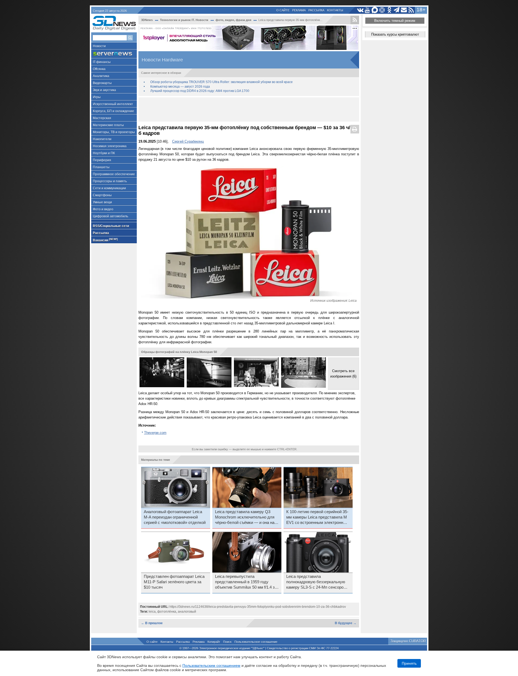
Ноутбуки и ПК (104, 153)
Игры (97, 97)
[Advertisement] (248, 109)
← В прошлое (152, 623)
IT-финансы (102, 62)
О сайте (282, 10)
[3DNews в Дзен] (382, 10)
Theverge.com (155, 433)
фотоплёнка (166, 611)
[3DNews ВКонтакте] (360, 10)
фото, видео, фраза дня (233, 20)
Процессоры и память (110, 181)
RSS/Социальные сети (111, 226)
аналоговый (187, 611)
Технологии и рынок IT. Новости (184, 20)
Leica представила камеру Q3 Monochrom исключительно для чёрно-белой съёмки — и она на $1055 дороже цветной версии (244, 517)
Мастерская (102, 118)
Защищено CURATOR (408, 641)
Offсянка (99, 69)
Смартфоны (102, 195)
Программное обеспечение (114, 174)
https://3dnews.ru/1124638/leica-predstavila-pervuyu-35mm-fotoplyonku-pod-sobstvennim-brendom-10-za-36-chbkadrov (257, 607)
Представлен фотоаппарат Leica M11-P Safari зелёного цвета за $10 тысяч (174, 581)
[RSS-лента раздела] (354, 20)
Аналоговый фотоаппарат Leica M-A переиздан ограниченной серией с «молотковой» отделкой (175, 517)
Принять (409, 663)
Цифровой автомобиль (110, 216)
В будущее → (345, 623)
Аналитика (101, 76)
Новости (99, 46)
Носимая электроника (110, 146)
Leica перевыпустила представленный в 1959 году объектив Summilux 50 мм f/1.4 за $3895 (246, 582)
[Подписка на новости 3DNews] (404, 10)
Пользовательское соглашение (255, 641)
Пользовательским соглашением (211, 665)
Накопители (102, 139)
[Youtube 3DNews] (367, 10)
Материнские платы (108, 125)
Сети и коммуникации (109, 188)
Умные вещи (102, 202)
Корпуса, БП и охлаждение (113, 111)
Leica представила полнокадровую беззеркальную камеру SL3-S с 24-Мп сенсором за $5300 (316, 582)
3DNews (147, 20)
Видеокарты (102, 83)
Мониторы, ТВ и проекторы (114, 132)
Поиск (227, 641)
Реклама (299, 10)
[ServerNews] (114, 53)
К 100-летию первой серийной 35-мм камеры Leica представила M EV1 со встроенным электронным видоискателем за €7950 (317, 517)
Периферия (102, 160)
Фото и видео (103, 209)
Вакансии (105, 240)
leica (152, 611)
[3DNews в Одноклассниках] (389, 10)
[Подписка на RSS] (411, 10)
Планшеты (101, 167)
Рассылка (316, 10)
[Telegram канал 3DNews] (396, 10)
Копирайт (213, 641)
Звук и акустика (104, 90)
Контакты (335, 10)
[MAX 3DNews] (375, 10)
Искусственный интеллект (113, 104)
